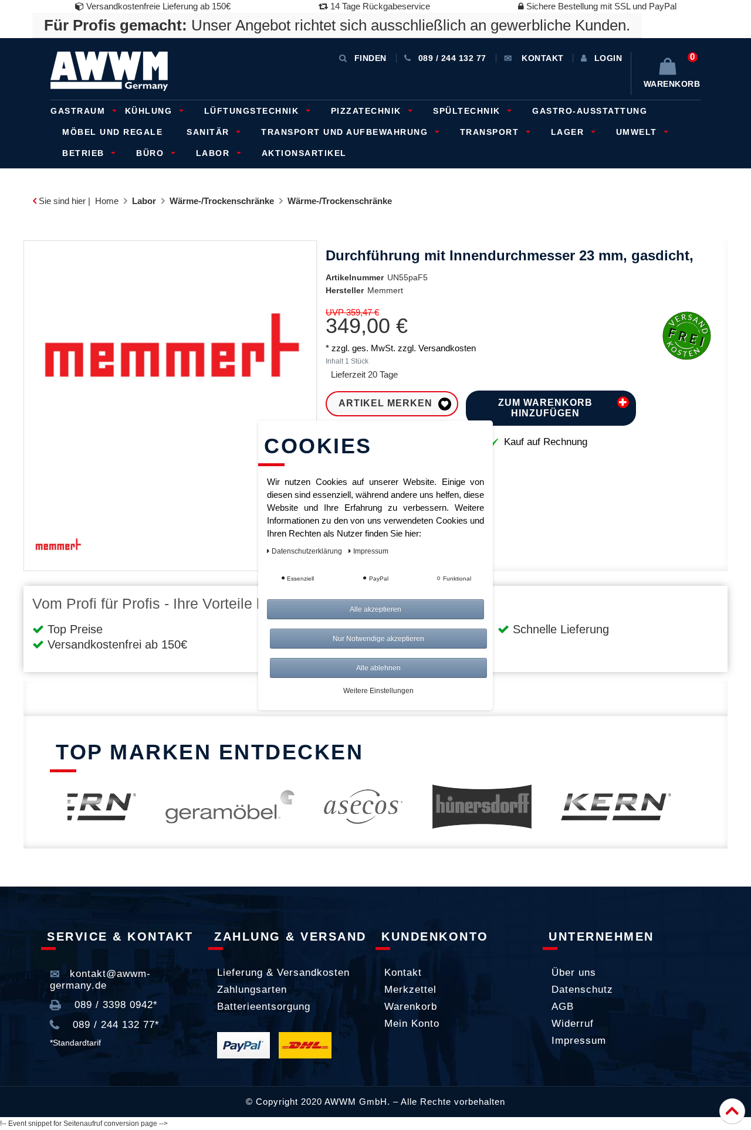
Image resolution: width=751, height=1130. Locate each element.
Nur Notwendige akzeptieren (378, 638)
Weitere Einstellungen (378, 691)
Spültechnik (468, 111)
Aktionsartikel (304, 153)
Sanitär (209, 132)
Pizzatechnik (368, 111)
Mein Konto (411, 1023)
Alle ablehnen (378, 668)
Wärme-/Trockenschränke (222, 201)
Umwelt (638, 132)
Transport (491, 132)
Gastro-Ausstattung (589, 111)
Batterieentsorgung (263, 1006)
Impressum (579, 1040)
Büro (151, 153)
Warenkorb (410, 1006)
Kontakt (403, 972)
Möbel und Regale (112, 132)
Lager (569, 132)
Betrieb (84, 153)
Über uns (574, 972)
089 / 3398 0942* (114, 1004)
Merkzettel (410, 989)
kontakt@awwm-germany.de (100, 979)
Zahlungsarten (252, 989)
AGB (563, 1006)
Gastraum (79, 111)
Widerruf (573, 1023)
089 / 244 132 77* (114, 1024)
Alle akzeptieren (375, 609)
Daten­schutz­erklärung (308, 551)
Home (107, 201)
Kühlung (150, 111)
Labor (214, 153)
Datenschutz (582, 989)
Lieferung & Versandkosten (283, 972)
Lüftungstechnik (253, 111)
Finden (370, 58)
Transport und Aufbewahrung (346, 132)
